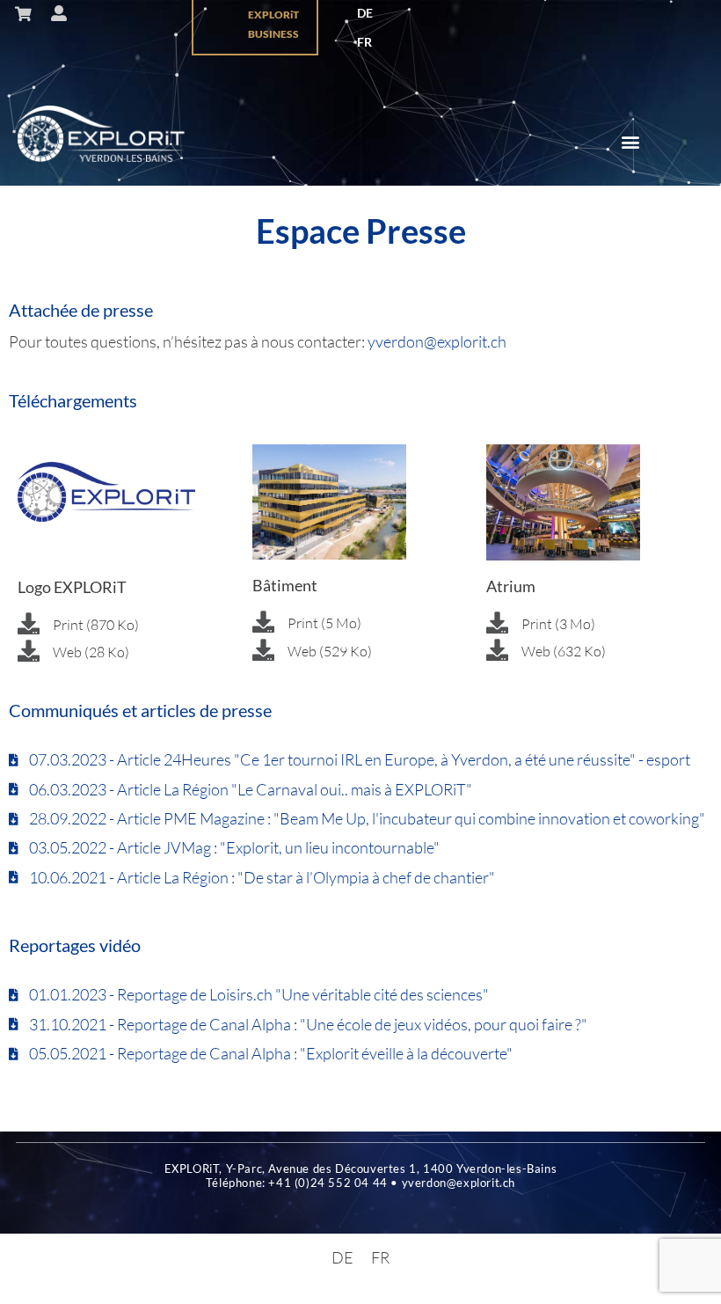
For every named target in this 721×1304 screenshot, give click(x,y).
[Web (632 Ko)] (497, 650)
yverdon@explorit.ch (437, 341)
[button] (630, 142)
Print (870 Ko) (96, 625)
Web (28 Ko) (91, 652)
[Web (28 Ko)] (29, 651)
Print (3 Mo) (558, 624)
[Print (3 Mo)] (497, 623)
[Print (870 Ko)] (29, 623)
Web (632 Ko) (563, 651)
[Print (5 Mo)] (263, 622)
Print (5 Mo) (324, 623)
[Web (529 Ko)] (263, 650)
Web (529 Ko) (330, 651)
